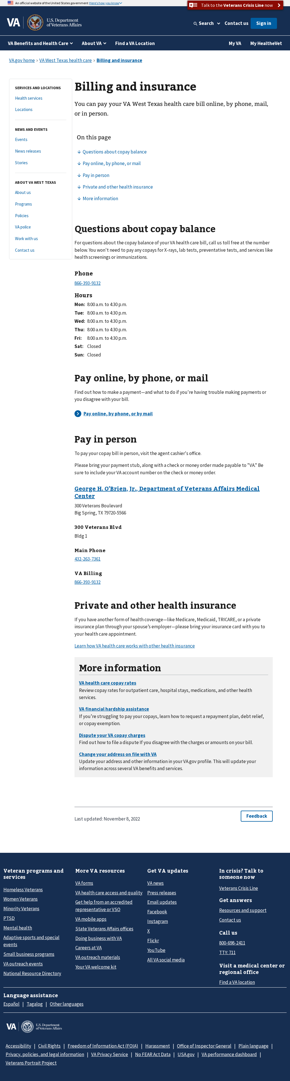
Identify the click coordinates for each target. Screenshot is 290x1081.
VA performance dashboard (229, 1054)
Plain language (253, 1046)
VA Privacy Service (109, 1054)
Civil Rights (49, 1046)
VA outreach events (23, 964)
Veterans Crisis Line (238, 888)
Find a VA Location (135, 43)
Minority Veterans (21, 908)
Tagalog (35, 1004)
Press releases (161, 893)
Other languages (67, 1004)
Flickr (153, 940)
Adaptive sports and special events (31, 941)
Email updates (162, 902)
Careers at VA (88, 948)
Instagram (157, 921)
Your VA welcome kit (95, 967)
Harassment (157, 1046)
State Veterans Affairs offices (104, 929)
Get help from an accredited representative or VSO (104, 905)
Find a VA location (237, 982)
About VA (92, 43)
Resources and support (242, 910)
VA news (155, 883)
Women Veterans (20, 899)
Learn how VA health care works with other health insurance (134, 646)
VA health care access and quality (108, 893)
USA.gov (186, 1054)
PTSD (9, 918)
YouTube (156, 950)
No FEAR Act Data (152, 1054)
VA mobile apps (90, 919)
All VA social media (166, 960)
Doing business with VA (98, 938)
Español (11, 1004)
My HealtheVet (266, 43)
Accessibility (18, 1046)
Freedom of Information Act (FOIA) (103, 1046)
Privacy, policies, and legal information (45, 1054)
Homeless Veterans (23, 889)
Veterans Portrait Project (31, 1063)
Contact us (236, 23)
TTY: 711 (227, 952)
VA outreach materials (97, 957)
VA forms (84, 883)
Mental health (17, 928)
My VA (235, 43)
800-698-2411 (232, 943)
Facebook (157, 912)
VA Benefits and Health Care (38, 43)
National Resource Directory (32, 973)
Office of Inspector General (204, 1046)
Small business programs (28, 954)
